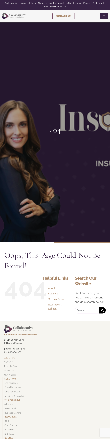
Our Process (10, 375)
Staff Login (9, 434)
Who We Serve (56, 299)
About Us (53, 288)
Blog (6, 421)
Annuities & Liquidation (15, 396)
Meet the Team (11, 366)
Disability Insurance (13, 387)
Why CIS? (9, 371)
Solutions (53, 293)
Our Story (8, 362)
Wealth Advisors (12, 408)
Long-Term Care (12, 392)
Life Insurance (11, 383)
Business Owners (12, 413)
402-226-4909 (18, 349)
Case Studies (10, 425)
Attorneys (8, 404)
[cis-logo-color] (14, 13)
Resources (9, 430)
